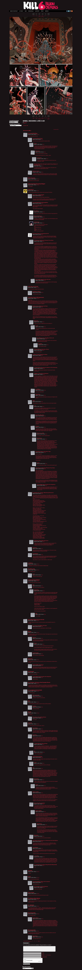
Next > (45, 15)
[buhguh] (33, 428)
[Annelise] (25, 872)
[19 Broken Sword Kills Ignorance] (25, 299)
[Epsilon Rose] (30, 919)
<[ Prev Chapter (39, 16)
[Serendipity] (30, 729)
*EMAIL (46, 955)
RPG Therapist (31, 178)
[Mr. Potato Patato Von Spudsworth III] (30, 235)
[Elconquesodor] (30, 697)
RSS (72, 11)
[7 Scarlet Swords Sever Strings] (31, 745)
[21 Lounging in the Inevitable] (25, 692)
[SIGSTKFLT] (25, 191)
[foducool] (25, 660)
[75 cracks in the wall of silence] (30, 719)
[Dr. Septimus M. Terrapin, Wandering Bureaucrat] (30, 494)
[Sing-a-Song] (25, 894)
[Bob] (25, 703)
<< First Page (33, 118)
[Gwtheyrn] (30, 549)
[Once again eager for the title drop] (33, 281)
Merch (46, 11)
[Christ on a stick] (34, 435)
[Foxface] (30, 708)
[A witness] (25, 565)
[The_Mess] (31, 212)
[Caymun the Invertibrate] (25, 581)
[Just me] (25, 724)
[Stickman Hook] (30, 174)
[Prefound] (33, 153)
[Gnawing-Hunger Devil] (30, 140)
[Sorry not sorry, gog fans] (31, 805)
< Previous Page (36, 118)
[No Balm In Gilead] (30, 293)
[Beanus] (30, 639)
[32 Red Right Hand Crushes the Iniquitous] (34, 486)
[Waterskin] (31, 322)
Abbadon (25, 122)
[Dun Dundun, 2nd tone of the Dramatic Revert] (25, 684)
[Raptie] (25, 713)
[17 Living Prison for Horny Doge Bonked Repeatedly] (31, 866)
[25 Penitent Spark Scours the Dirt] (25, 621)
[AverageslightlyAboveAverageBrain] (30, 204)
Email (70, 11)
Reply (38, 134)
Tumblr (67, 11)
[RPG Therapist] (25, 181)
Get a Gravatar (48, 955)
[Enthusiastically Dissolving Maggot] (25, 185)
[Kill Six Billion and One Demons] (31, 888)
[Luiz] (31, 407)
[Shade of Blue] (30, 793)
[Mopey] (25, 633)
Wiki (26, 11)
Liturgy (21, 11)
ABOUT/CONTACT (14, 11)
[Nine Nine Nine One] (33, 416)
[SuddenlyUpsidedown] (30, 758)
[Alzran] (33, 786)
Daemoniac (31, 11)
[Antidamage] (31, 224)
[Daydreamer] (25, 673)
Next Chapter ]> (42, 16)
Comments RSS (55, 129)
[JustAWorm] (33, 391)
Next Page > (45, 118)
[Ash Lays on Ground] (25, 288)
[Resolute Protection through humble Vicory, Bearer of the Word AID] (31, 166)
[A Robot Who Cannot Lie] (30, 666)
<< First (33, 15)
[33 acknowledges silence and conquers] (30, 883)
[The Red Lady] (25, 570)
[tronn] (31, 764)
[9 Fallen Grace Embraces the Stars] (30, 308)
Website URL (44, 956)
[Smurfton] (30, 736)
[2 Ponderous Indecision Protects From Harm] (31, 242)
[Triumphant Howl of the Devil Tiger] (33, 453)
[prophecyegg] (30, 654)
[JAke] (30, 402)
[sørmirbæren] (30, 555)
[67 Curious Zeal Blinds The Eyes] (30, 627)
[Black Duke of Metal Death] (30, 196)
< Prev (36, 15)
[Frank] (31, 145)
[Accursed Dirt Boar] (25, 135)
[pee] (30, 769)
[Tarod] (33, 327)
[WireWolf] (36, 345)
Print (42, 11)
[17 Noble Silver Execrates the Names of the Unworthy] (31, 369)
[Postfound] (34, 159)
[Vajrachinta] (33, 396)
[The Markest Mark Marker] (25, 900)
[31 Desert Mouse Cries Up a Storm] (31, 351)
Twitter (69, 11)
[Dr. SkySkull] (25, 907)
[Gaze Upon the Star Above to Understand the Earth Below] (30, 842)
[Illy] (31, 753)
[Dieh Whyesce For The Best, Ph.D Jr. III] (34, 339)
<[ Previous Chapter (39, 119)
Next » (39, 941)
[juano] (25, 878)
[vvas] (30, 575)
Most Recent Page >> (48, 119)
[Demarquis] (31, 780)
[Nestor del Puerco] (31, 218)
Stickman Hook (36, 171)
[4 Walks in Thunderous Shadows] (31, 375)
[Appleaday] (31, 591)
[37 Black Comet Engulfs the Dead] (30, 356)
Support (37, 11)
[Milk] (30, 586)
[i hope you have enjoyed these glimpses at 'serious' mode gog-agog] (41, 114)
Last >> (49, 15)
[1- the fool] (31, 857)
